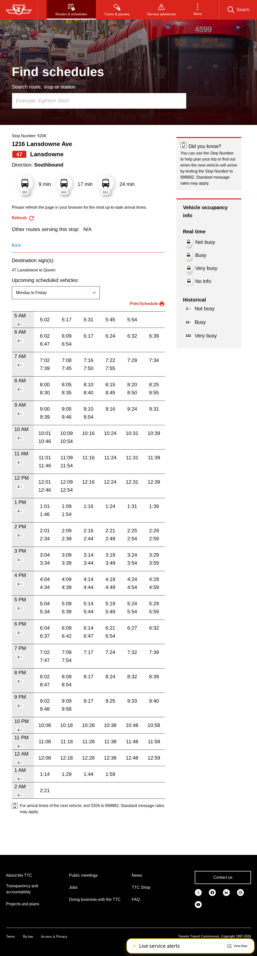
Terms (10, 936)
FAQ (136, 899)
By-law (28, 936)
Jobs (73, 887)
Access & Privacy (54, 936)
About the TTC (19, 875)
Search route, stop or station (44, 87)
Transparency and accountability (22, 889)
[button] (198, 10)
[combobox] (99, 101)
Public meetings (83, 875)
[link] (198, 892)
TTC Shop (141, 887)
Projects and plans (22, 904)
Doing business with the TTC (95, 899)
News (137, 875)
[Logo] (19, 9)
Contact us (222, 877)
